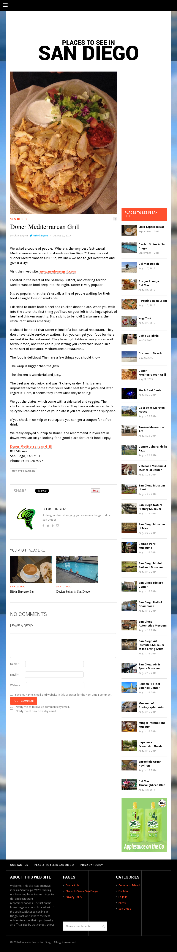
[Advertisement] (88, 22)
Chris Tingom (20, 235)
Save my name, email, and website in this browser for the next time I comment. (63, 694)
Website (15, 685)
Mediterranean (23, 471)
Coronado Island (129, 885)
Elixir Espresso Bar (22, 591)
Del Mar (123, 891)
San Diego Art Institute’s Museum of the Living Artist (151, 645)
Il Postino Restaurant (153, 300)
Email (14, 674)
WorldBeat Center (151, 390)
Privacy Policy (92, 864)
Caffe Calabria (149, 335)
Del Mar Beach (149, 263)
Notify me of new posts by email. (36, 711)
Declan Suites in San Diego (73, 591)
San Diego (18, 219)
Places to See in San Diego (54, 864)
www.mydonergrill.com (58, 271)
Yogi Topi (145, 318)
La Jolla (123, 897)
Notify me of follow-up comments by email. (43, 706)
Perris (122, 902)
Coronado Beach (150, 353)
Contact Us (19, 864)
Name (14, 664)
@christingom (40, 235)
